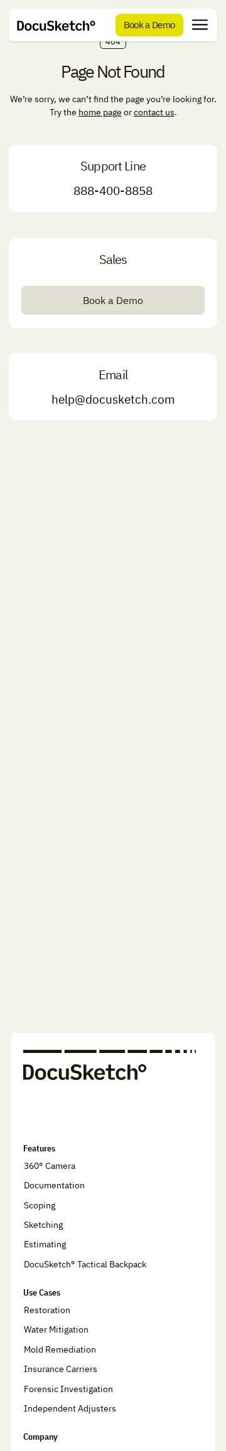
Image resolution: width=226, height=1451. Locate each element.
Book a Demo (113, 300)
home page (100, 112)
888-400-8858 (113, 190)
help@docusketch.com (113, 399)
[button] (199, 24)
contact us (154, 112)
